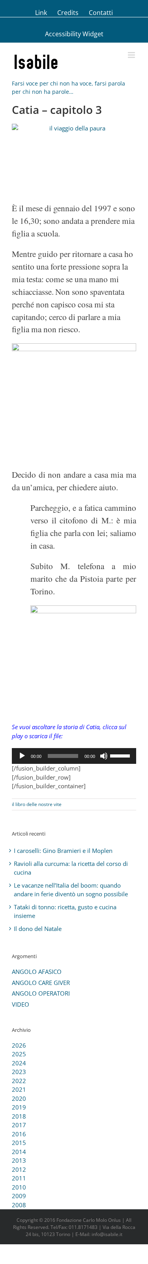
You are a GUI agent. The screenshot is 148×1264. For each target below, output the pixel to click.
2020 (19, 1098)
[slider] (121, 755)
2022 (19, 1081)
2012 (19, 1169)
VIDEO (20, 1004)
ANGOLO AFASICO (37, 971)
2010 (19, 1187)
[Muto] (104, 756)
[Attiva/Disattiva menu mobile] (132, 55)
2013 (19, 1160)
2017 (19, 1125)
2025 (19, 1054)
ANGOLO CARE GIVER (41, 983)
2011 (19, 1178)
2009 (19, 1196)
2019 (19, 1107)
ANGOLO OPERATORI (41, 993)
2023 (19, 1072)
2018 (19, 1116)
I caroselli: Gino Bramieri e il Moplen (63, 850)
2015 (19, 1143)
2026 (19, 1045)
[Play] (22, 756)
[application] (74, 756)
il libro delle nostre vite (37, 804)
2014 (19, 1152)
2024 (19, 1063)
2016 (19, 1134)
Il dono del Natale (38, 929)
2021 (19, 1089)
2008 (19, 1205)
